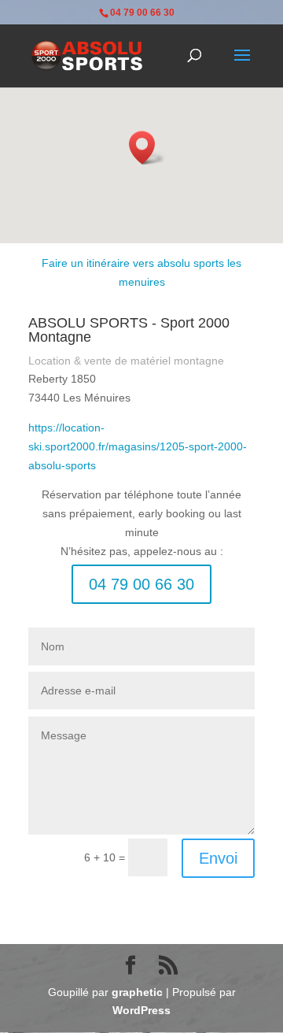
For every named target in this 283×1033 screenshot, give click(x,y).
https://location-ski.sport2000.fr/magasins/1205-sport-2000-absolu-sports (137, 446)
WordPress (141, 1010)
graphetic (137, 992)
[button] (147, 147)
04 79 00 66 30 (141, 584)
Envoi (218, 858)
